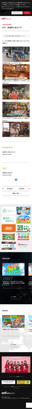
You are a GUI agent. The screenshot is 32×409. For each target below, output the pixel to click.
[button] (21, 376)
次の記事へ (22, 188)
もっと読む (13, 296)
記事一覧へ (16, 193)
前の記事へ (10, 188)
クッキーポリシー (17, 13)
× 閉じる (26, 13)
